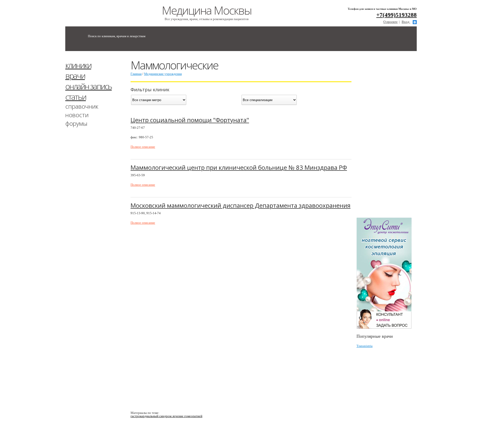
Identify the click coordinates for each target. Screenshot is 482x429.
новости (77, 115)
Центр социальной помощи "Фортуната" (190, 120)
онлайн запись (88, 86)
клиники (78, 65)
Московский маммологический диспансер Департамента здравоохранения (240, 205)
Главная (136, 74)
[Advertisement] (394, 136)
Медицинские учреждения (163, 74)
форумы (76, 123)
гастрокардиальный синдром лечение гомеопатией (166, 416)
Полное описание (143, 147)
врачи (75, 75)
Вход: (406, 22)
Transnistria (364, 346)
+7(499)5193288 (396, 15)
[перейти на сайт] (386, 273)
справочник (81, 106)
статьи (75, 96)
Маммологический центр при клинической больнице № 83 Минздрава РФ (239, 167)
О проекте (390, 22)
